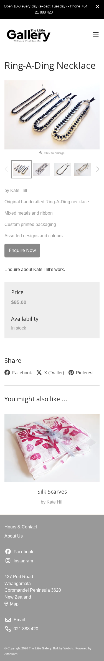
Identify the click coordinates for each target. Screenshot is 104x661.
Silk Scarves (52, 491)
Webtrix (69, 648)
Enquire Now (22, 250)
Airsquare (10, 653)
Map (14, 604)
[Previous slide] (6, 169)
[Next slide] (97, 169)
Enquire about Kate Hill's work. (34, 269)
